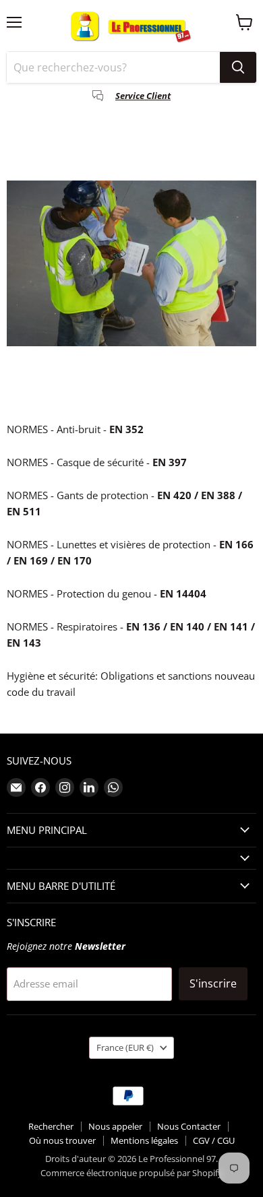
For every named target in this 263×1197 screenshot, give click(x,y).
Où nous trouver (62, 1140)
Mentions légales (144, 1140)
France (125, 1047)
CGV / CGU (214, 1140)
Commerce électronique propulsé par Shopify (131, 1173)
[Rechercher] (238, 67)
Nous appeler (115, 1126)
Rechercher (51, 1126)
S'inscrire (213, 983)
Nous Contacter (189, 1126)
